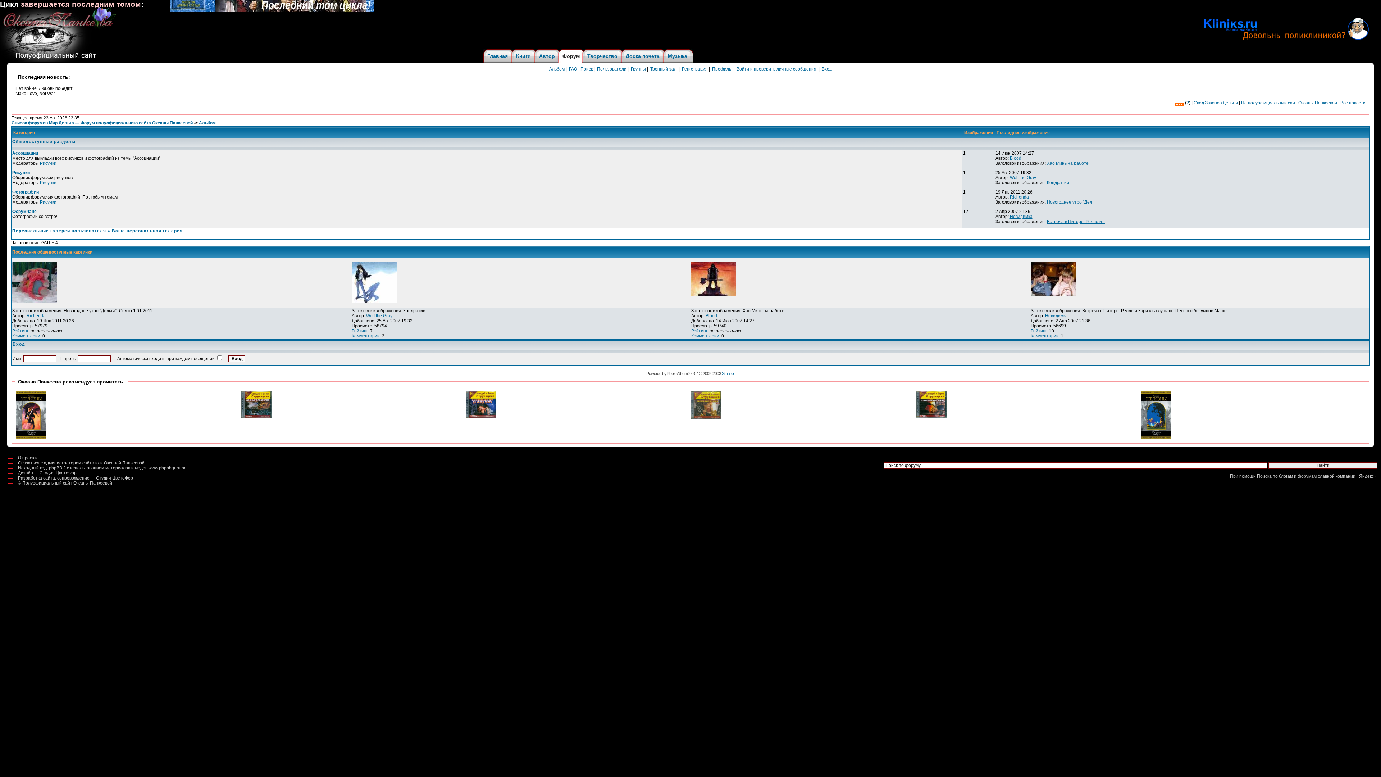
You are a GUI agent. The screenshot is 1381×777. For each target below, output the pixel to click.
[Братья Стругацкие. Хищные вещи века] (256, 416)
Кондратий (1058, 182)
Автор (547, 56)
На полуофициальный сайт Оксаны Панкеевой (1289, 102)
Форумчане (24, 211)
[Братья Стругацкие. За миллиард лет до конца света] (481, 416)
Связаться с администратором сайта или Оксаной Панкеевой (81, 462)
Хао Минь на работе (1068, 163)
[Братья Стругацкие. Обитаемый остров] (706, 417)
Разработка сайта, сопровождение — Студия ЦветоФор (75, 478)
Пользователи (611, 69)
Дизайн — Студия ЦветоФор (47, 473)
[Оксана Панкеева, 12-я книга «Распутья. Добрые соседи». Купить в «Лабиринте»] (272, 10)
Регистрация (695, 69)
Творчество (602, 56)
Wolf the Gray (1023, 177)
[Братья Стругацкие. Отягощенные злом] (931, 416)
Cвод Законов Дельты (1216, 102)
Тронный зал (663, 69)
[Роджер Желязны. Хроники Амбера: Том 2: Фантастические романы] (1156, 437)
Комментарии (26, 335)
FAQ (573, 69)
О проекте (28, 457)
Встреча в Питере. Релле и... (1076, 221)
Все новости (1353, 102)
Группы (638, 69)
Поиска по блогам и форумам (1287, 476)
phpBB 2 (57, 468)
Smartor (728, 373)
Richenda (1019, 197)
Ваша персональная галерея (147, 230)
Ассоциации (25, 153)
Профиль (721, 69)
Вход (827, 69)
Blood (1015, 158)
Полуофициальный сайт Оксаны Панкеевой (67, 483)
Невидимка (1021, 216)
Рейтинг (20, 330)
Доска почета (643, 56)
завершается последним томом (81, 4)
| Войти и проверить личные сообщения (775, 69)
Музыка (677, 56)
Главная (497, 56)
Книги (523, 56)
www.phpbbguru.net (168, 468)
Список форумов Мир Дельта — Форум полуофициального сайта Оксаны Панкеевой (102, 123)
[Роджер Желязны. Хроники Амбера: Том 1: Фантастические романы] (31, 437)
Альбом (557, 69)
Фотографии (25, 192)
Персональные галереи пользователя (59, 230)
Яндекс (1366, 476)
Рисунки (48, 163)
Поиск (586, 69)
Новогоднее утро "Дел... (1071, 202)
